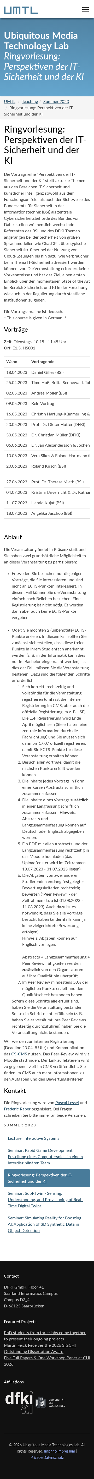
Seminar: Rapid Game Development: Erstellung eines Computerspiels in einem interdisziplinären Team (45, 1156)
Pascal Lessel (67, 1103)
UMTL (9, 102)
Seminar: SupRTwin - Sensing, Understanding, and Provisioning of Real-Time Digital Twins (45, 1199)
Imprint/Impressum (59, 1451)
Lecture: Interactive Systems (33, 1138)
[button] (85, 8)
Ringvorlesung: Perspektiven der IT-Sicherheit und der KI (40, 1178)
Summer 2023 (56, 102)
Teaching (30, 102)
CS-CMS (19, 1054)
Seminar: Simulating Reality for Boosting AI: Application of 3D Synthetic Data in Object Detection (44, 1224)
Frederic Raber (17, 1109)
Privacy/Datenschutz (47, 1458)
